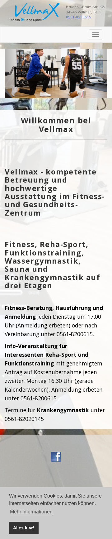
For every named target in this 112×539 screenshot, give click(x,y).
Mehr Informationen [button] (31, 511)
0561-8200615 (78, 17)
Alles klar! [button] (23, 527)
